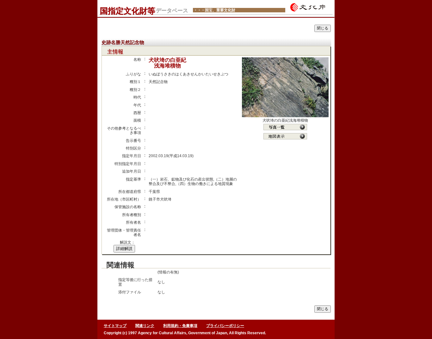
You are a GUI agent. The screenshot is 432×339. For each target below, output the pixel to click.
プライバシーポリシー (225, 325)
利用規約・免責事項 (180, 325)
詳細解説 (124, 248)
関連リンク (144, 325)
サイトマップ (115, 325)
